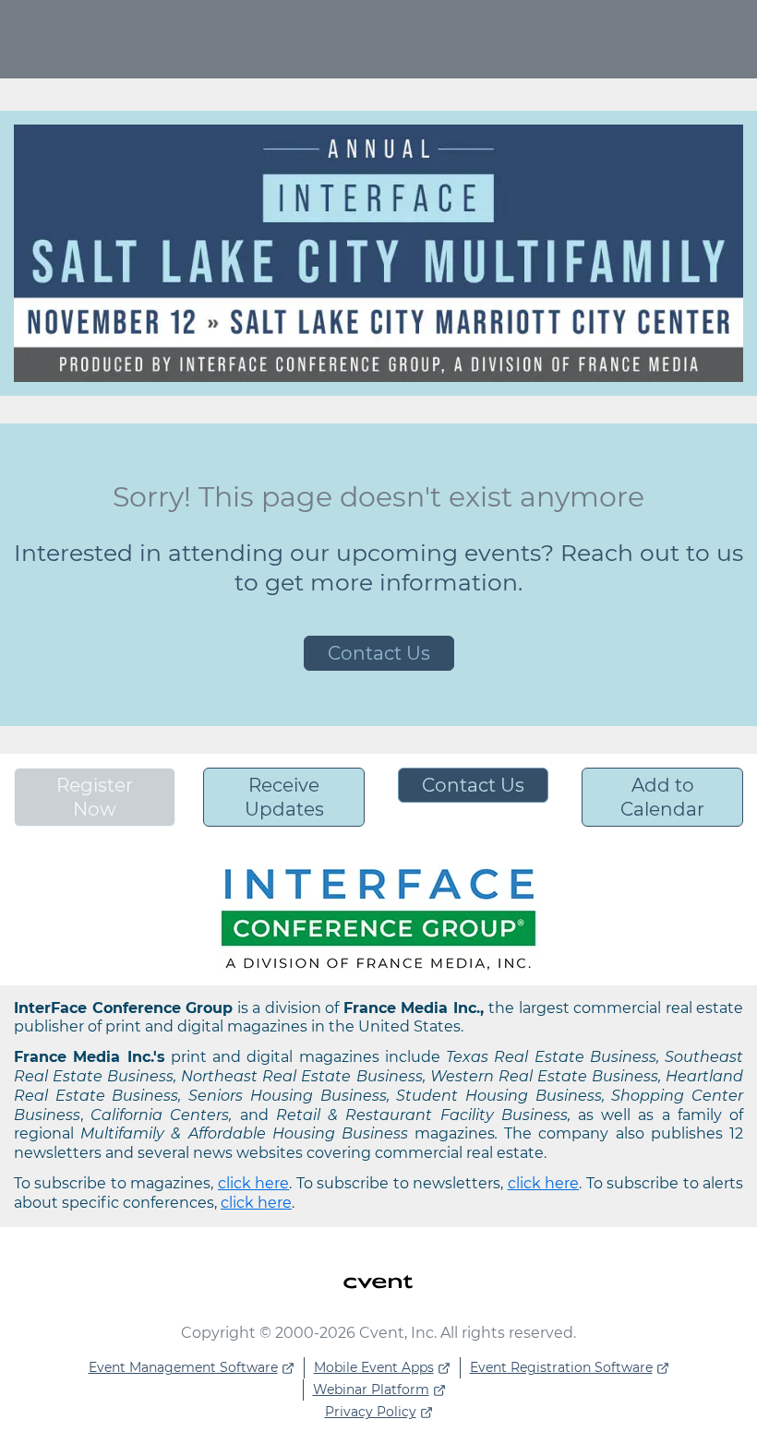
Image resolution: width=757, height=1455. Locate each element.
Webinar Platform (371, 1389)
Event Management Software (183, 1367)
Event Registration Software (561, 1367)
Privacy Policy (370, 1411)
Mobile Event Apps (374, 1367)
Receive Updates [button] (284, 797)
